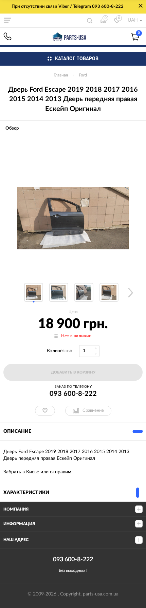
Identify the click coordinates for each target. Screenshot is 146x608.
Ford (83, 75)
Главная (61, 75)
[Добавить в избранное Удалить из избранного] (45, 411)
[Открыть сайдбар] (7, 20)
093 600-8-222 (7, 36)
